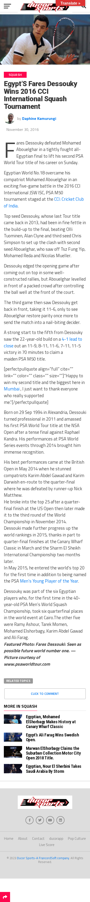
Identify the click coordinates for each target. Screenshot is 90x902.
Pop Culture (77, 838)
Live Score (46, 844)
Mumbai (11, 388)
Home (8, 838)
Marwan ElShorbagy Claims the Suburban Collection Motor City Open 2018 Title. (53, 753)
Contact (38, 838)
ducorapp (56, 838)
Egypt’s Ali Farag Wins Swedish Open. (52, 737)
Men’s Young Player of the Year (49, 581)
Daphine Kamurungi (39, 118)
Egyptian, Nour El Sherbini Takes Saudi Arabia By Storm (53, 769)
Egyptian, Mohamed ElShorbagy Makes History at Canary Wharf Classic (51, 721)
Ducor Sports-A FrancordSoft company (43, 858)
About (23, 838)
